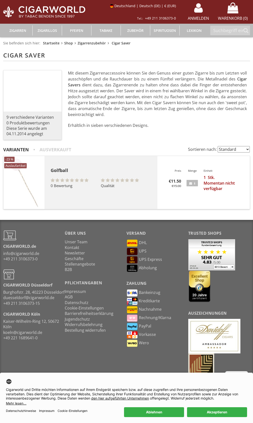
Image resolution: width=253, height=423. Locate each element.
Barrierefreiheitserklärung (89, 313)
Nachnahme (150, 309)
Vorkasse (147, 334)
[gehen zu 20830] (192, 183)
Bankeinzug (149, 292)
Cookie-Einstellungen (84, 308)
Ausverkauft (55, 150)
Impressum (75, 291)
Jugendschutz (77, 319)
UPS (143, 251)
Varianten (16, 150)
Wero (144, 343)
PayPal (145, 326)
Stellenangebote (80, 264)
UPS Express (150, 259)
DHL (143, 243)
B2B (68, 269)
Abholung (148, 268)
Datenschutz (76, 302)
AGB (69, 297)
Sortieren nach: (202, 149)
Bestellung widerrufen (85, 330)
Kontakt (72, 247)
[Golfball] (23, 182)
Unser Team (76, 242)
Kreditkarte (149, 301)
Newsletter (75, 253)
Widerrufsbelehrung (84, 324)
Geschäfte (74, 258)
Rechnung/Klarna (155, 318)
